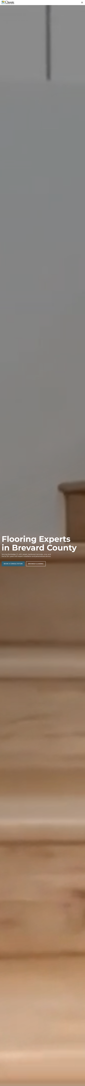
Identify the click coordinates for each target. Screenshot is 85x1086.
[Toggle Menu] (82, 2)
